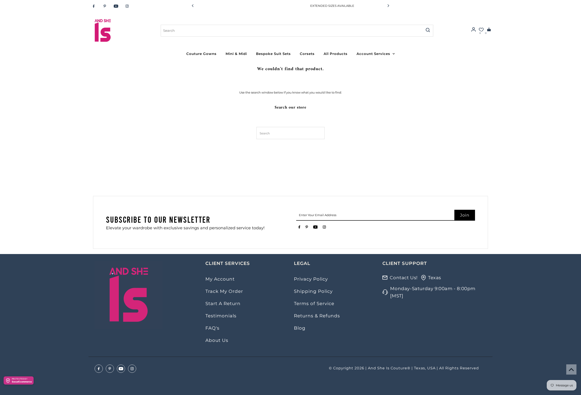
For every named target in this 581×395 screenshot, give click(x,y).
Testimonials (220, 315)
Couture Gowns (201, 54)
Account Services (373, 54)
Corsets (307, 54)
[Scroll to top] (571, 369)
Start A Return (223, 303)
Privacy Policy (311, 279)
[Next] (388, 5)
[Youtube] (116, 6)
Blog (299, 328)
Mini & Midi (236, 54)
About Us (216, 340)
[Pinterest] (105, 6)
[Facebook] (94, 6)
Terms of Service (314, 303)
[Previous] (193, 5)
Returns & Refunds (317, 315)
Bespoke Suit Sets (273, 54)
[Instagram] (127, 6)
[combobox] (291, 30)
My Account (220, 279)
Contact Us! (404, 277)
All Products (335, 54)
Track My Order (224, 291)
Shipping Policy (313, 291)
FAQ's (212, 328)
